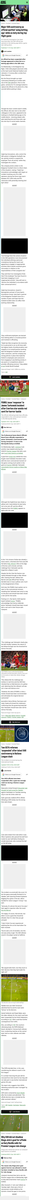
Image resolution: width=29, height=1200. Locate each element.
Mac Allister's (12, 564)
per (4, 366)
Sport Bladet (21, 1093)
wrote (13, 601)
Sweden (10, 1105)
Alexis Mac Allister (10, 715)
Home (3, 23)
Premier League (11, 451)
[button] (27, 55)
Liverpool (23, 399)
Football (8, 23)
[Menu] (27, 2)
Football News (16, 23)
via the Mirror (6, 910)
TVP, (14, 1025)
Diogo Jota (12, 456)
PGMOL (15, 508)
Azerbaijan (16, 1105)
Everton (9, 465)
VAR (9, 83)
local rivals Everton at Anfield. (13, 453)
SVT (11, 1019)
